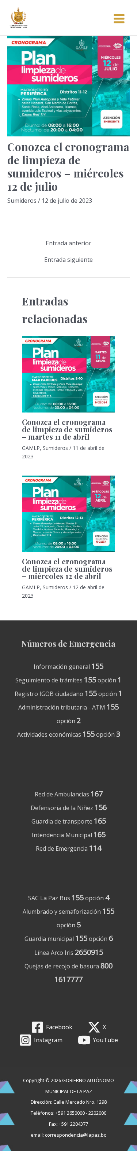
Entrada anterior (68, 243)
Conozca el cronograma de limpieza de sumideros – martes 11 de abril (67, 429)
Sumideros (22, 201)
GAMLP (31, 447)
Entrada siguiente (68, 260)
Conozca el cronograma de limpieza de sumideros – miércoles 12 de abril (67, 568)
